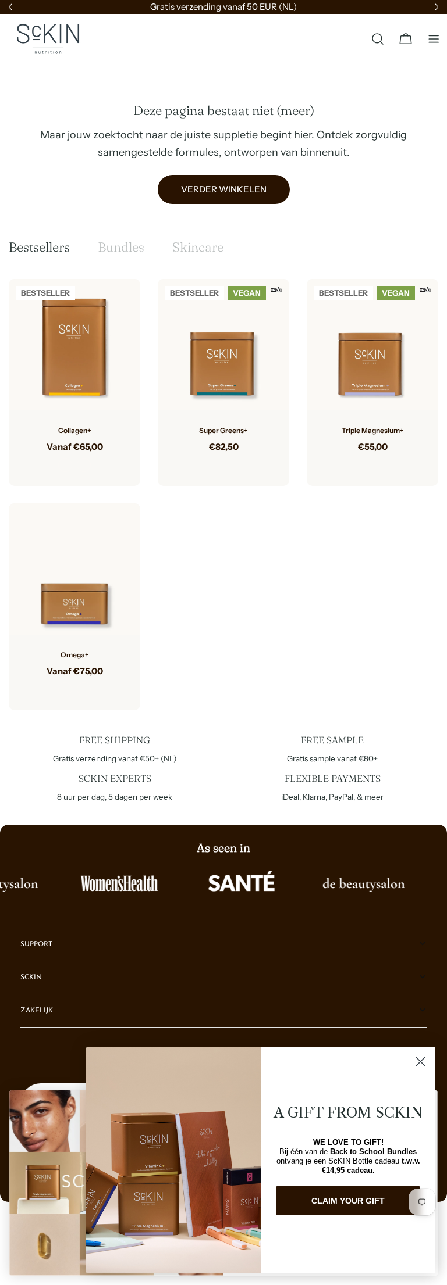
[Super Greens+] (223, 344)
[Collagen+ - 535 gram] (84, 465)
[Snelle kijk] (122, 305)
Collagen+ (74, 430)
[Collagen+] (74, 344)
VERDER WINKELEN (224, 189)
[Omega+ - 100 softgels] (65, 689)
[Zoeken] (377, 39)
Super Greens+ (223, 430)
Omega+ (75, 654)
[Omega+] (74, 569)
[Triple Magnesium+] (372, 344)
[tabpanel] (223, 494)
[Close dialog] (420, 1061)
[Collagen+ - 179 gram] (65, 465)
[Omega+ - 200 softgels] (84, 689)
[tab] (39, 247)
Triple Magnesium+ (373, 430)
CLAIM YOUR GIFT (348, 1200)
